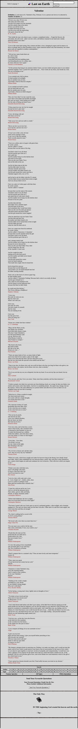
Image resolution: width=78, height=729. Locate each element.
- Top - (39, 713)
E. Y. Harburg (12, 411)
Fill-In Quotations (65, 674)
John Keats (11, 485)
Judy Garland (12, 375)
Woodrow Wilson (13, 658)
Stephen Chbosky (13, 292)
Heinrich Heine (12, 423)
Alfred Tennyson (13, 593)
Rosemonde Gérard (14, 381)
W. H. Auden (12, 33)
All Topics (37, 674)
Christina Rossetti (13, 529)
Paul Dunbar (12, 351)
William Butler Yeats (14, 663)
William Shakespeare (14, 541)
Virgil (9, 630)
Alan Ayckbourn (13, 42)
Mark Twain (11, 615)
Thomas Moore (12, 517)
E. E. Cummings (13, 324)
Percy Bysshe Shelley (14, 587)
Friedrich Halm (12, 401)
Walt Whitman (12, 644)
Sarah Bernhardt (13, 73)
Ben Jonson (11, 475)
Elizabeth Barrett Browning (16, 104)
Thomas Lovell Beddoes (15, 64)
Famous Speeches (11, 674)
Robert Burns (12, 129)
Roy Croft (11, 319)
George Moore (12, 510)
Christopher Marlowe (14, 495)
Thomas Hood (12, 447)
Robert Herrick (12, 437)
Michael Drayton (13, 341)
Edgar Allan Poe (13, 522)
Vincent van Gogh (13, 391)
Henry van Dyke (13, 362)
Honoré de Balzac (13, 51)
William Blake (12, 83)
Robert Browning (13, 117)
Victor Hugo (11, 464)
